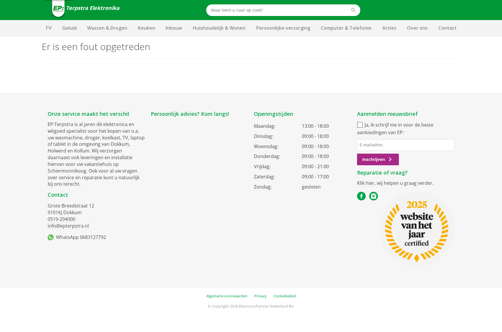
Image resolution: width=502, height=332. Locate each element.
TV (48, 28)
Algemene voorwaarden (227, 296)
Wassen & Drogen (107, 28)
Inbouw (174, 28)
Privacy (260, 296)
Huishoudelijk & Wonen (219, 28)
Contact (447, 28)
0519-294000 (61, 219)
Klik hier (365, 183)
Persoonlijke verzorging (283, 28)
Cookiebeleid (284, 296)
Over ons (417, 28)
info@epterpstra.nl (68, 226)
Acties (389, 28)
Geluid (69, 28)
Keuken (146, 28)
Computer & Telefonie (346, 28)
